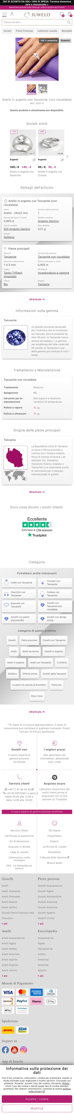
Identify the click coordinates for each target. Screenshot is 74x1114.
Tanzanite (10, 257)
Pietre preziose (29, 640)
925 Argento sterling (17, 229)
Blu (6, 284)
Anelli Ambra (9, 949)
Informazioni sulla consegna (19, 859)
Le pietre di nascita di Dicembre (29, 685)
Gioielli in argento (54, 651)
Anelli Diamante (11, 891)
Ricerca (69, 22)
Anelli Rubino (9, 902)
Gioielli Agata (46, 891)
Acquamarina (45, 938)
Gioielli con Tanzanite (54, 640)
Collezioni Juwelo (47, 31)
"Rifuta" (66, 1083)
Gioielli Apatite (46, 913)
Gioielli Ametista (47, 902)
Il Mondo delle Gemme (53, 857)
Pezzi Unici (37, 696)
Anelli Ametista (11, 954)
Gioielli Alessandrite (49, 896)
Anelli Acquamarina (13, 938)
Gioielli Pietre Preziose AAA (18, 913)
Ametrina (43, 959)
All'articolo (35, 299)
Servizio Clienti (19, 830)
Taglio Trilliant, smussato (13, 275)
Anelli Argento (10, 965)
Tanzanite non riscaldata (54, 257)
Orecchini (7, 918)
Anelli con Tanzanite (40, 662)
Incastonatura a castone (53, 273)
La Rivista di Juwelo (54, 847)
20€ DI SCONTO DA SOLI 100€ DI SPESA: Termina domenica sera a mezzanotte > (37, 3)
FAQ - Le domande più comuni (19, 867)
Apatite (42, 970)
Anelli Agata (9, 943)
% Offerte (62, 662)
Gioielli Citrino (46, 918)
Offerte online (30, 674)
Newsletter (54, 852)
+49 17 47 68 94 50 (19, 789)
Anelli (14, 651)
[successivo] (67, 156)
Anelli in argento (15, 662)
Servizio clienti (19, 784)
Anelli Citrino (9, 970)
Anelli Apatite (10, 959)
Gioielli (7, 31)
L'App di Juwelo (19, 852)
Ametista (43, 965)
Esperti (54, 841)
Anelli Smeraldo (11, 896)
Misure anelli (54, 863)
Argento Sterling (48, 221)
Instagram (23, 1050)
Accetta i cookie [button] (37, 1099)
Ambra (42, 954)
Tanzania (44, 284)
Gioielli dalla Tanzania (54, 674)
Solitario (9, 237)
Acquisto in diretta (19, 847)
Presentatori (54, 836)
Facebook (5, 1050)
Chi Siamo (55, 830)
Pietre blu (57, 685)
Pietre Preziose (24, 31)
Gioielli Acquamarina (50, 886)
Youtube (14, 1050)
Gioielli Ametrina (47, 907)
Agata (41, 943)
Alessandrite (45, 949)
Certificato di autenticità (19, 836)
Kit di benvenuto (19, 841)
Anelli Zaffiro (9, 907)
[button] (4, 14)
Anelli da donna (30, 651)
